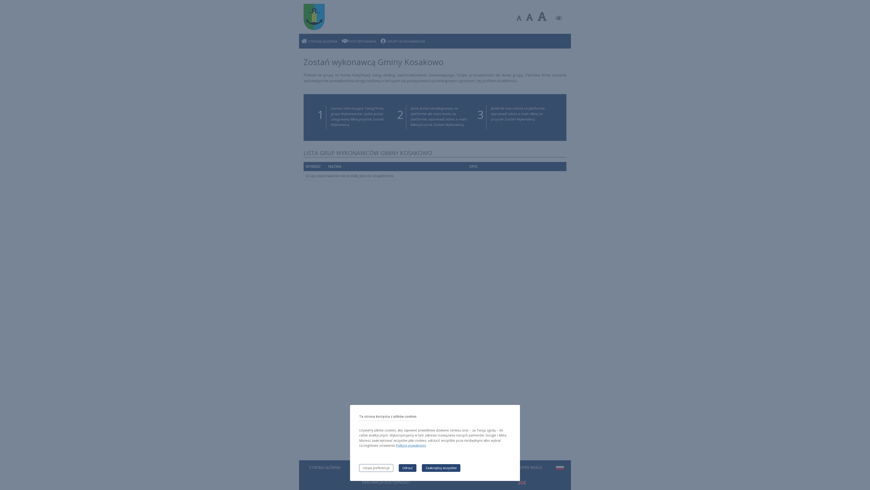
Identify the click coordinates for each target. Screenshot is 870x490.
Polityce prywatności (411, 445)
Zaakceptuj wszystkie (441, 468)
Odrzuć (407, 468)
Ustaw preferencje (376, 468)
